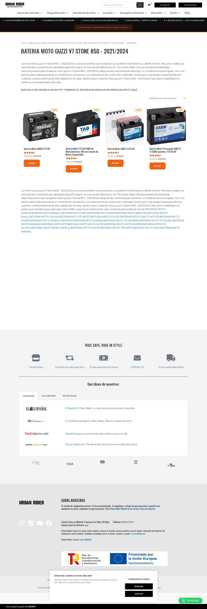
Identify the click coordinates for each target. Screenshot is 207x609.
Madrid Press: (72, 433)
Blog (187, 13)
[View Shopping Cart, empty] (149, 5)
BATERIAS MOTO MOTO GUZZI (65, 43)
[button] (165, 5)
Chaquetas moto (56, 13)
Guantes (108, 13)
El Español (71, 408)
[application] (40, 13)
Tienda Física (36, 367)
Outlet (173, 13)
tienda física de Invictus (144, 508)
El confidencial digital (77, 421)
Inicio (24, 43)
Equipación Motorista (132, 13)
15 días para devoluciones (103, 367)
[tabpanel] (103, 428)
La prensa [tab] (28, 395)
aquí (86, 525)
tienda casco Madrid (82, 539)
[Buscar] (140, 5)
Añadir (32, 163)
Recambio (156, 13)
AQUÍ (134, 90)
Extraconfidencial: (75, 444)
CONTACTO (137, 367)
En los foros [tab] (70, 395)
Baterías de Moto (37, 43)
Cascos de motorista (28, 13)
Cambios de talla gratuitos (69, 367)
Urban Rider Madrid (118, 508)
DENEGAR (138, 586)
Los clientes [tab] (49, 395)
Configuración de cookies (139, 579)
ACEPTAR (139, 594)
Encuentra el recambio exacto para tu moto (103, 27)
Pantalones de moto (84, 13)
